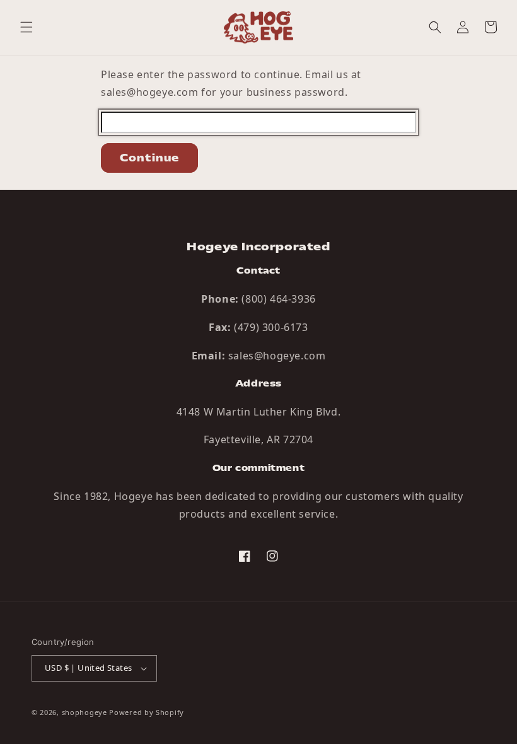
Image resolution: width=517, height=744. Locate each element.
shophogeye (84, 712)
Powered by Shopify (146, 712)
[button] (26, 27)
